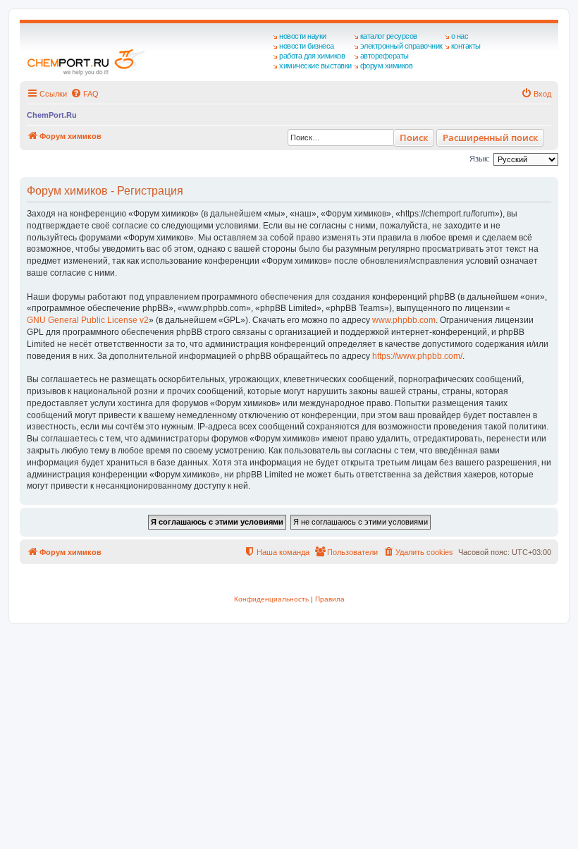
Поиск (414, 137)
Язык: (479, 158)
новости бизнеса (306, 46)
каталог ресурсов (388, 36)
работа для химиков (312, 55)
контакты (466, 46)
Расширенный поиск (490, 137)
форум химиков (386, 65)
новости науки (302, 36)
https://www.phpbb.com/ (417, 356)
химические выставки (315, 65)
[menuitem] (84, 93)
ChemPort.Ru (52, 115)
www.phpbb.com (404, 320)
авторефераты (384, 55)
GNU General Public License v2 (88, 320)
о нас (460, 36)
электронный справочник (401, 46)
